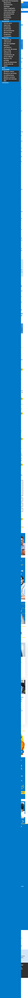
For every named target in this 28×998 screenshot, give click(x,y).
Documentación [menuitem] (9, 14)
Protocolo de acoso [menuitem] (10, 49)
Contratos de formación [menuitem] (10, 1)
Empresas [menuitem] (5, 38)
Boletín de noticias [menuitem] (10, 79)
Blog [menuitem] (3, 67)
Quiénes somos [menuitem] (9, 71)
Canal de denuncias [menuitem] (10, 62)
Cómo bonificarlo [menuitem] (9, 10)
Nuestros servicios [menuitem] (10, 73)
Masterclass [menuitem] (8, 32)
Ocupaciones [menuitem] (8, 4)
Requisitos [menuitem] (7, 2)
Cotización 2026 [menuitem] (9, 12)
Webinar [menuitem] (6, 19)
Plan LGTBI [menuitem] (7, 51)
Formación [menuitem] (5, 21)
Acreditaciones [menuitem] (9, 75)
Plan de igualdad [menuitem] (9, 43)
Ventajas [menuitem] (7, 6)
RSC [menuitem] (5, 80)
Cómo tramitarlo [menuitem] (9, 8)
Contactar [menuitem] (5, 82)
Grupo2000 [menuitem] (5, 69)
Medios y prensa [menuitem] (9, 77)
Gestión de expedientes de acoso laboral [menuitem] (9, 54)
